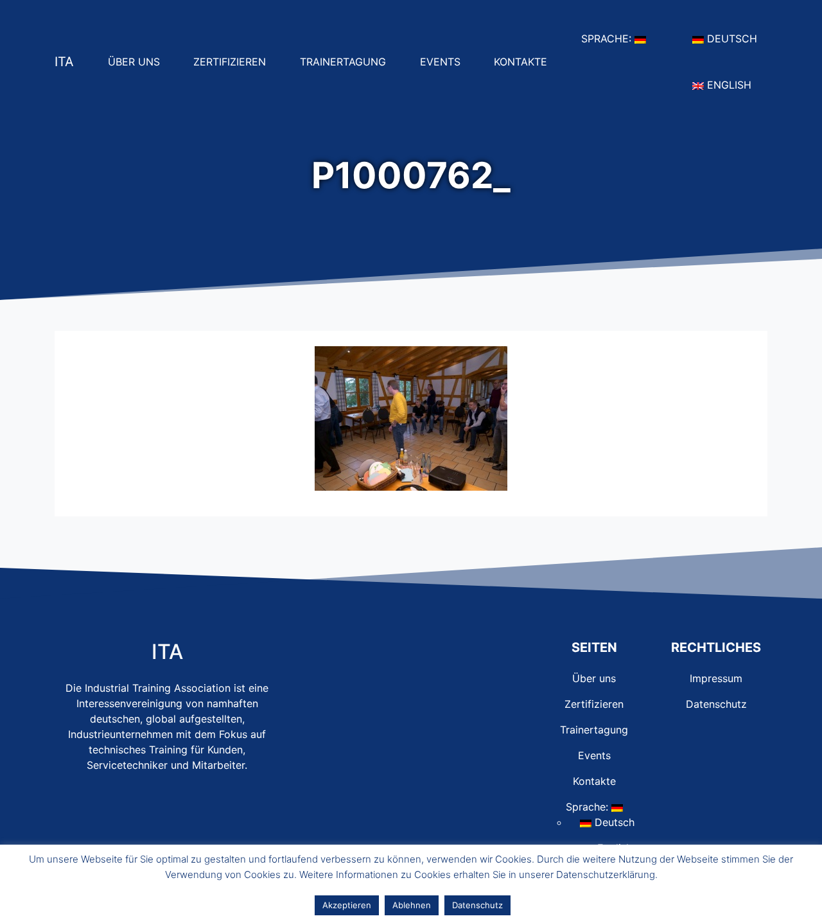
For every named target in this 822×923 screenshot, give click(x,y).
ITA (64, 61)
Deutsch (735, 38)
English (733, 84)
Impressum (716, 678)
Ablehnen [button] (411, 905)
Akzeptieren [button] (346, 905)
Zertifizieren (234, 61)
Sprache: (618, 38)
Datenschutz (716, 704)
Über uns (139, 61)
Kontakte (525, 61)
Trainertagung (348, 61)
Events (445, 61)
